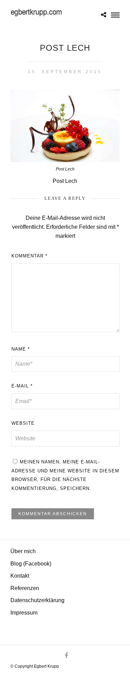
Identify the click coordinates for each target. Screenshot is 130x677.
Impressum (23, 613)
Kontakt (19, 576)
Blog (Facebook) (30, 564)
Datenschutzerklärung (37, 600)
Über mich (23, 551)
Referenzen (24, 588)
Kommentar (29, 255)
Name (20, 349)
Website (23, 423)
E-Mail (22, 386)
